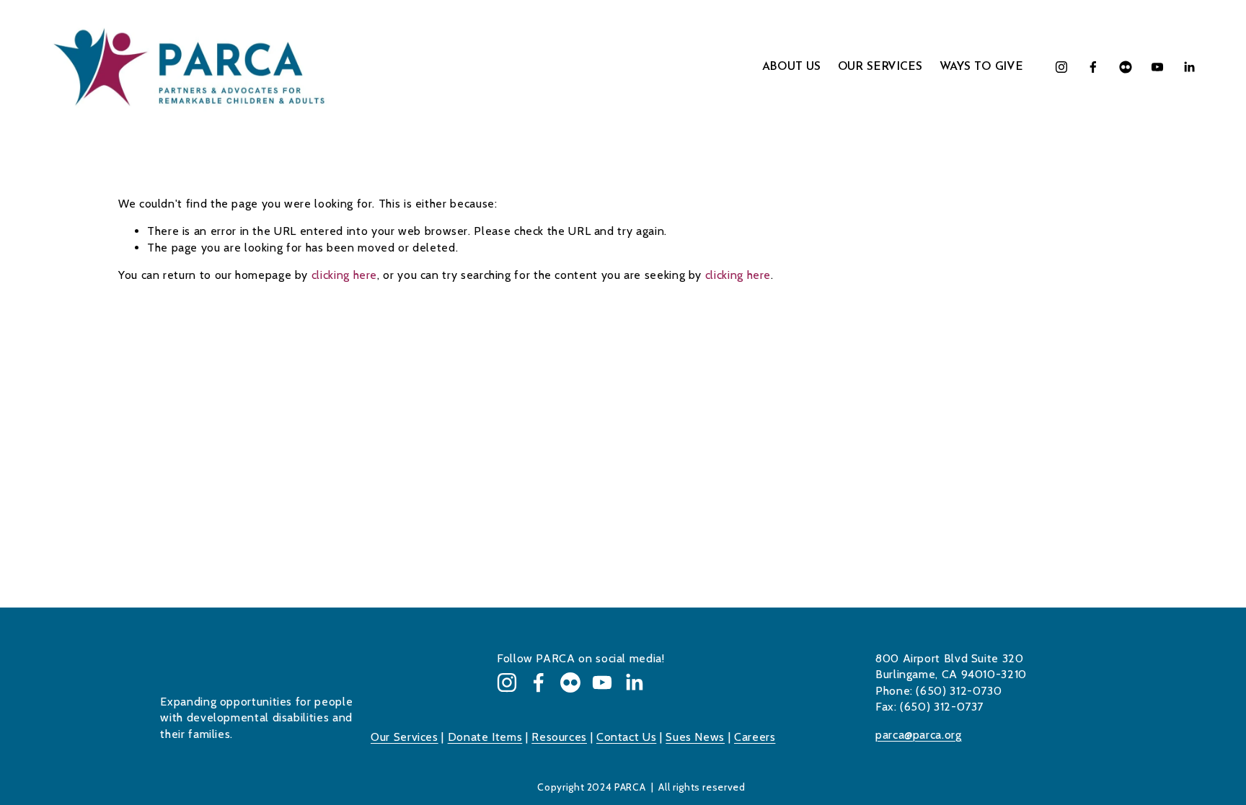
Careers (754, 737)
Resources (559, 737)
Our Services (404, 737)
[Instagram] (1061, 67)
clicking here (344, 275)
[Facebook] (1093, 67)
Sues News (695, 737)
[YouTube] (1157, 67)
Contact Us (626, 737)
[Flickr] (1125, 67)
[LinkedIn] (1189, 67)
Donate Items (485, 737)
